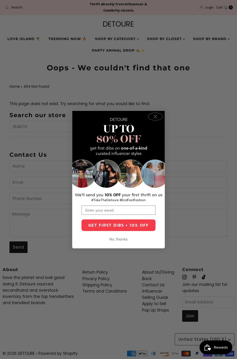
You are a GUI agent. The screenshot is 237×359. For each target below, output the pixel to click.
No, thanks (118, 239)
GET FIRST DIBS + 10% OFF (118, 225)
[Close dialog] (155, 116)
